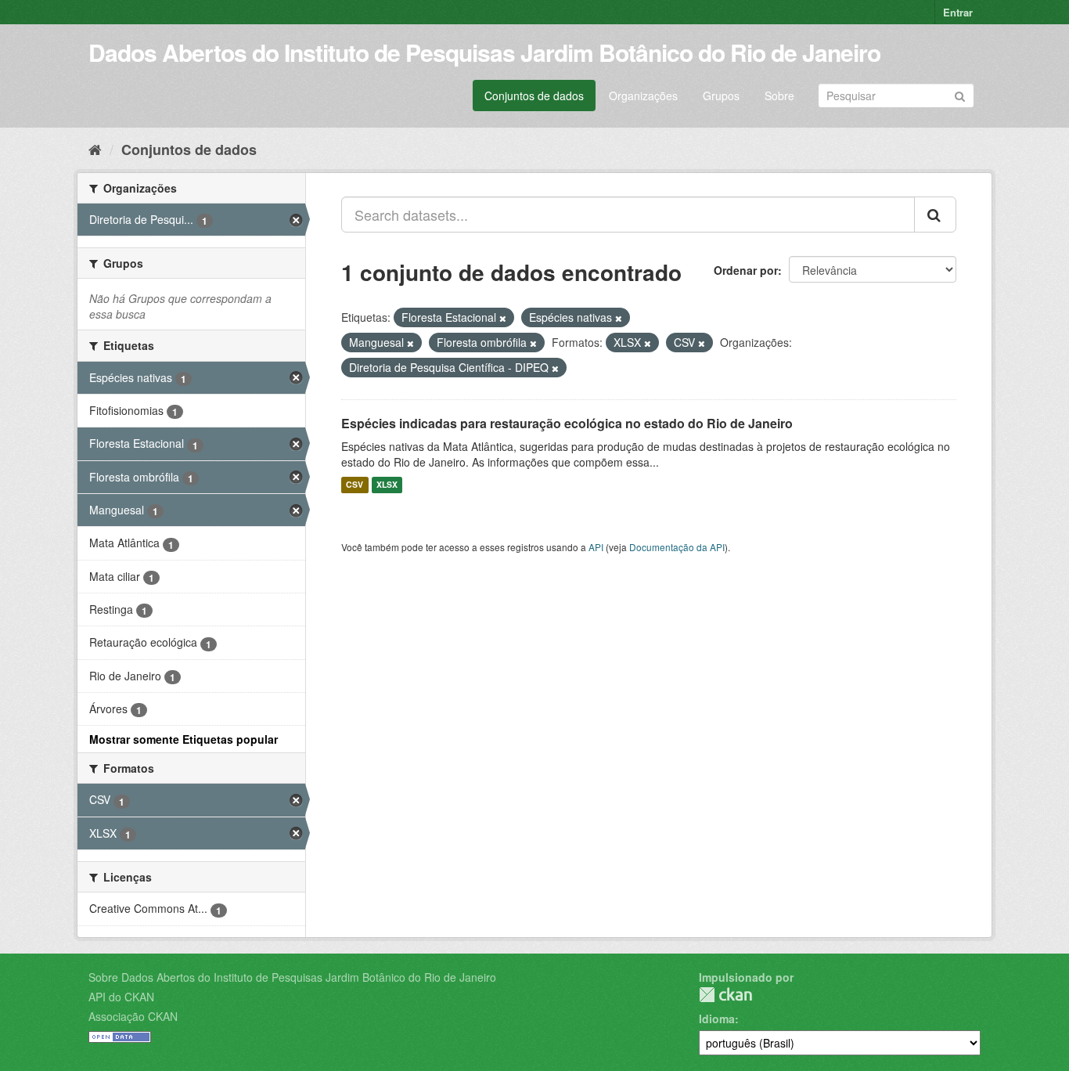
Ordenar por (746, 270)
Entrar (958, 12)
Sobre (779, 95)
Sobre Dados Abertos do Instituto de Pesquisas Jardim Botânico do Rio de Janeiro (292, 977)
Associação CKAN (133, 1016)
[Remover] (502, 318)
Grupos (721, 95)
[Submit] (959, 94)
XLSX (387, 485)
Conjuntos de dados (534, 95)
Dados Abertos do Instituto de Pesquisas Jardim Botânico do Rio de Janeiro (484, 52)
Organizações (643, 95)
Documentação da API (677, 547)
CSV (354, 485)
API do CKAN (121, 996)
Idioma (717, 1018)
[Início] (95, 149)
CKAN (725, 994)
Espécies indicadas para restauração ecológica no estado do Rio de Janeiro (567, 423)
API (595, 547)
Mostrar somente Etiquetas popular (183, 739)
